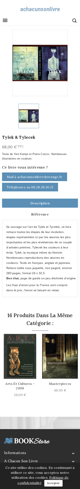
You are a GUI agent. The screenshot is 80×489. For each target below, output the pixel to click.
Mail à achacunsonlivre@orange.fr (34, 177)
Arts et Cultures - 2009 (19, 386)
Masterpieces (60, 384)
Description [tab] (40, 203)
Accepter (53, 483)
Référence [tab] (40, 214)
